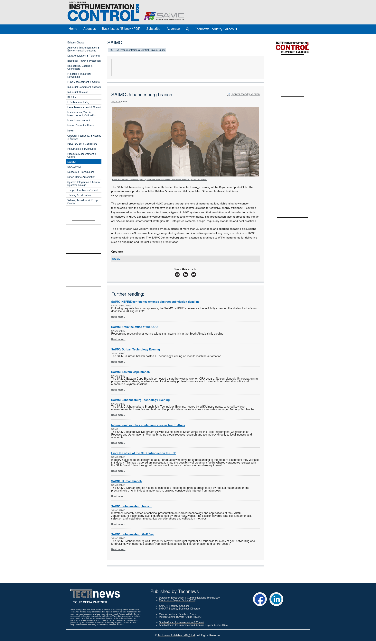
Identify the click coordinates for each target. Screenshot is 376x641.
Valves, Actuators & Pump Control (82, 201)
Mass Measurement (78, 120)
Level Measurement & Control (84, 107)
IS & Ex (71, 97)
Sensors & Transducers (80, 172)
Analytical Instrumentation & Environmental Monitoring (83, 49)
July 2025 (115, 101)
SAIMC (71, 162)
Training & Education (79, 195)
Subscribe (153, 28)
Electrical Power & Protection (84, 60)
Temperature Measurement (82, 190)
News (70, 130)
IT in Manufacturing (78, 102)
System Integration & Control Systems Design (83, 183)
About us (89, 28)
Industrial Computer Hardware (84, 87)
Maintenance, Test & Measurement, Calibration (81, 113)
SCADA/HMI (74, 166)
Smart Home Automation (81, 177)
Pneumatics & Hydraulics (81, 148)
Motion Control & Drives (80, 125)
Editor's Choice (75, 42)
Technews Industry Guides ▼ (216, 28)
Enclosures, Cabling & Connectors (80, 67)
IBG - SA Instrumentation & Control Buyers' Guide (137, 50)
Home (73, 28)
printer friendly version (245, 94)
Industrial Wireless (77, 92)
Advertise (173, 28)
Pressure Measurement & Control (81, 155)
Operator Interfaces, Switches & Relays (84, 137)
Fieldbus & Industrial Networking (79, 75)
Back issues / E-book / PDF (121, 28)
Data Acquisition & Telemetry (83, 55)
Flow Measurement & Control (83, 82)
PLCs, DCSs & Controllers (82, 143)
